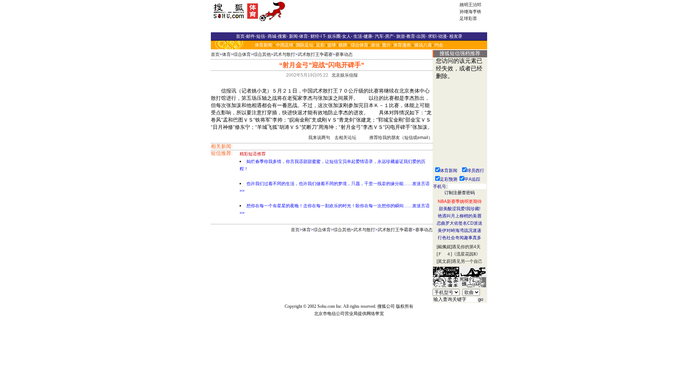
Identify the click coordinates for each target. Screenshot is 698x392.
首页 (215, 54)
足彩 (320, 45)
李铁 (477, 11)
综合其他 (262, 54)
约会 (438, 45)
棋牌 (342, 45)
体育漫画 (402, 45)
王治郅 (474, 4)
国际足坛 (304, 45)
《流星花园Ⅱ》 (466, 254)
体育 (226, 54)
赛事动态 (344, 54)
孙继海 (466, 11)
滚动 (375, 45)
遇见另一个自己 (467, 261)
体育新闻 (263, 45)
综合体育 (359, 45)
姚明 (464, 4)
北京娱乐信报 (345, 75)
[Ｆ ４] (444, 254)
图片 (386, 45)
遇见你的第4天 (466, 246)
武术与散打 (284, 54)
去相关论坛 (345, 137)
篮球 (331, 45)
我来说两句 (319, 137)
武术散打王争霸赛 (315, 54)
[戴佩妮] (444, 246)
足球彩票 (468, 18)
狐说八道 (423, 45)
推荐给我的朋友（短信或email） (401, 137)
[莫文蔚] (444, 261)
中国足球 (284, 45)
